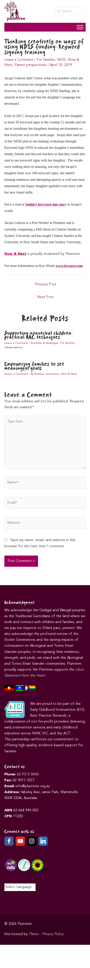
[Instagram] (31, 841)
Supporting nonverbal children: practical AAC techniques (38, 335)
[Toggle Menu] (79, 27)
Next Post (45, 297)
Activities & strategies (44, 343)
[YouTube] (20, 841)
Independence (13, 347)
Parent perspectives (30, 65)
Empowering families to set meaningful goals (34, 366)
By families (37, 374)
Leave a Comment (18, 60)
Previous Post (45, 284)
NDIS (61, 60)
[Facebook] (9, 841)
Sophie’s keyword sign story (45, 204)
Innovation (52, 374)
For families (46, 60)
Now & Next (15, 254)
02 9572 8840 (28, 774)
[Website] (45, 524)
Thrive (33, 934)
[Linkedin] (43, 841)
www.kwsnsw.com (69, 266)
